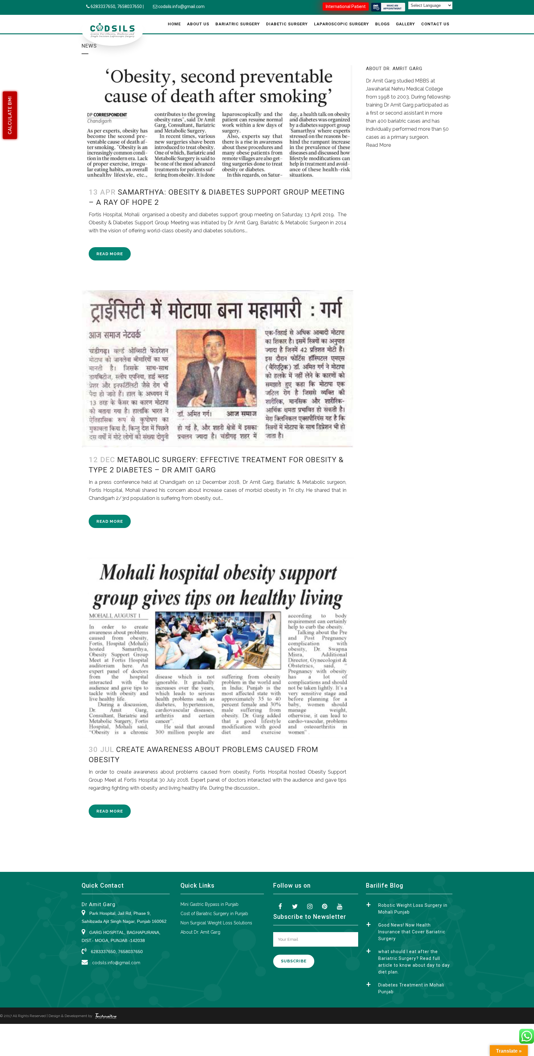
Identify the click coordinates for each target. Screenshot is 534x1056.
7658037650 (129, 6)
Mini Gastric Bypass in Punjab (209, 904)
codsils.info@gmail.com (181, 6)
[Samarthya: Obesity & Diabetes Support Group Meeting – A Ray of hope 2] (218, 122)
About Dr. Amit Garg (200, 932)
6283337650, (104, 6)
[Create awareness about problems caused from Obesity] (218, 647)
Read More (109, 253)
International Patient (346, 6)
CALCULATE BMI (9, 115)
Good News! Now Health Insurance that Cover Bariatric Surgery (411, 932)
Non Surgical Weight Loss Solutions (216, 922)
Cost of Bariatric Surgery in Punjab (214, 913)
